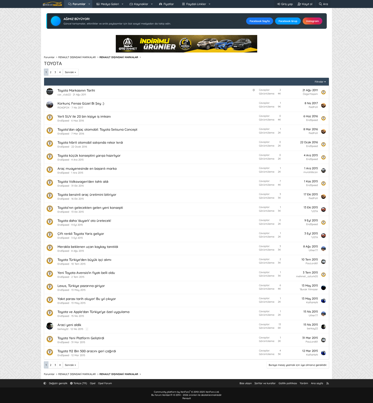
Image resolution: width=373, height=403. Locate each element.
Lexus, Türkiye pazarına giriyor (81, 286)
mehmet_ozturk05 (307, 276)
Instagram (312, 21)
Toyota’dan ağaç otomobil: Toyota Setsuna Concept (97, 129)
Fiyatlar (169, 4)
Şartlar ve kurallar (265, 383)
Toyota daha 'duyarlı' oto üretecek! (84, 221)
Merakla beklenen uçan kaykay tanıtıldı (88, 247)
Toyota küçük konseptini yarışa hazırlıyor (89, 155)
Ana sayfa (317, 383)
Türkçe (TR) (80, 383)
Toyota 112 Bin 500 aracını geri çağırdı (87, 351)
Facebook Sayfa (260, 21)
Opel (92, 383)
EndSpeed (63, 120)
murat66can (310, 172)
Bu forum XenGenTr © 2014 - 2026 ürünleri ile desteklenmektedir (186, 394)
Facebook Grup (288, 21)
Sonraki (69, 72)
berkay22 (63, 328)
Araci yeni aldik (69, 325)
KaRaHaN (312, 302)
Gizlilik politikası (288, 383)
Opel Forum (105, 383)
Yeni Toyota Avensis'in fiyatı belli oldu (86, 273)
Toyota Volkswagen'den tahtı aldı (83, 181)
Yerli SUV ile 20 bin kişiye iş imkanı (84, 116)
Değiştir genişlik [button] (58, 383)
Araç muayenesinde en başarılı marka (87, 168)
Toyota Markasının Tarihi (76, 90)
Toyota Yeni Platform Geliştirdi (81, 338)
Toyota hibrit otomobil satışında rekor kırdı (90, 142)
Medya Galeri (110, 4)
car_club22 (64, 94)
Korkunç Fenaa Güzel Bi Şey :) (81, 103)
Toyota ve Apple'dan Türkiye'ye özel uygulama (93, 312)
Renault (186, 398)
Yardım (304, 383)
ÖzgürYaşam (310, 93)
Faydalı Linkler (196, 4)
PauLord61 (312, 263)
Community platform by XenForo (186, 391)
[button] (89, 4)
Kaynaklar (141, 4)
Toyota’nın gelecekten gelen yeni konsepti (90, 207)
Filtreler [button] (319, 81)
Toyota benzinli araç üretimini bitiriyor (87, 194)
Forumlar (79, 4)
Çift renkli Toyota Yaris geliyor (81, 234)
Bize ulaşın (246, 383)
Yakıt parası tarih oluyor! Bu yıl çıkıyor (87, 299)
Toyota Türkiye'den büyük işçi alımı (84, 260)
